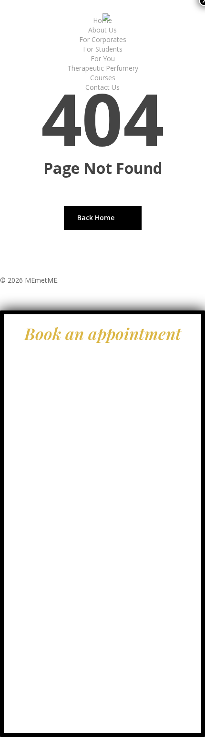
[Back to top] (102, 304)
